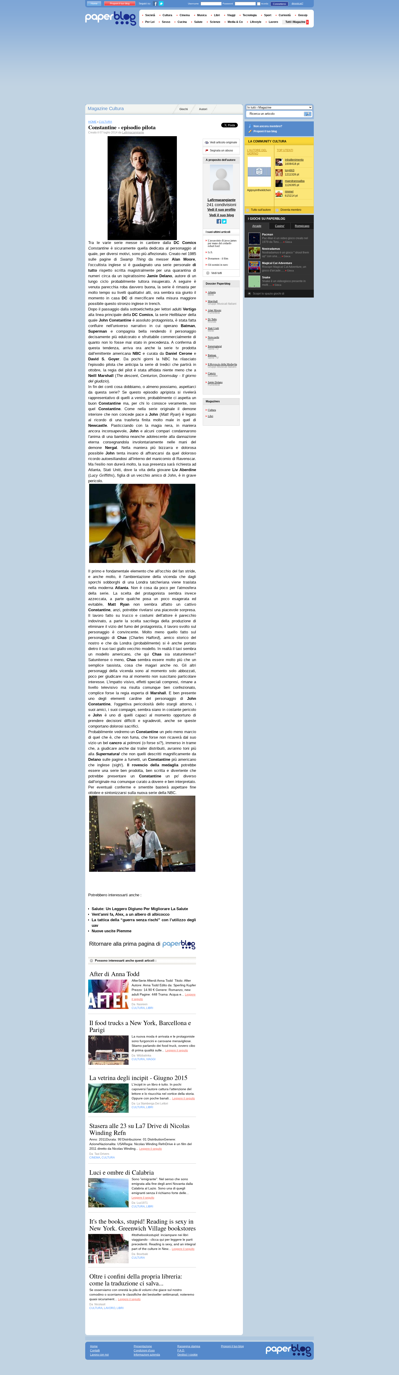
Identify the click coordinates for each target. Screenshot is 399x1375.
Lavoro (273, 22)
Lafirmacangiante (133, 132)
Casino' (279, 226)
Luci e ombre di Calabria (121, 1172)
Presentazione (143, 1346)
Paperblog (110, 18)
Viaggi (231, 15)
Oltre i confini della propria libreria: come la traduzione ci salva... (135, 1279)
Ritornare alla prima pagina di (125, 944)
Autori (203, 109)
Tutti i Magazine (295, 22)
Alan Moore (214, 310)
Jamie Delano (215, 382)
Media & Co (235, 22)
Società (150, 15)
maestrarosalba (295, 181)
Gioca (288, 242)
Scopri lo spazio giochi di (268, 293)
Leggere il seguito (176, 1050)
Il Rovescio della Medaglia (222, 364)
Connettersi (279, 4)
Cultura (212, 410)
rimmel (289, 191)
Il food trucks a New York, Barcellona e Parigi (140, 1026)
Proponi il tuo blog (265, 131)
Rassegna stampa (188, 1346)
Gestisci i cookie (187, 1354)
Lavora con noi (99, 1354)
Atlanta (212, 292)
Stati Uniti (213, 328)
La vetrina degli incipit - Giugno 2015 (138, 1077)
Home (94, 3)
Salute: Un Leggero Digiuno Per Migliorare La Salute (140, 909)
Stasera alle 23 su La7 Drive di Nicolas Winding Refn (139, 1129)
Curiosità (285, 15)
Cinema (185, 15)
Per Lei (149, 22)
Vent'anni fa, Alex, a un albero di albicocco (130, 914)
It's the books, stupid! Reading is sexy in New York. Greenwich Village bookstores (142, 1224)
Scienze (215, 22)
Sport (267, 15)
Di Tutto (212, 319)
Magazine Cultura (106, 108)
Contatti (95, 1350)
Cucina (182, 22)
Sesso (166, 22)
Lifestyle (255, 22)
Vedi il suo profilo (221, 209)
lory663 (289, 170)
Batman (212, 355)
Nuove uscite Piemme (111, 931)
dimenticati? (297, 3)
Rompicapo (302, 226)
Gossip (302, 15)
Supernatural (215, 346)
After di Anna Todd (114, 973)
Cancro (212, 373)
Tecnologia (250, 15)
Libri (210, 416)
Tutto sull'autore (261, 209)
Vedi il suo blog (221, 215)
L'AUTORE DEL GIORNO (257, 152)
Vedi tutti (216, 273)
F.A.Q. (181, 1350)
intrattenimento (294, 159)
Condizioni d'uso (144, 1350)
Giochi (183, 109)
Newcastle (213, 337)
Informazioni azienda (147, 1354)
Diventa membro (291, 209)
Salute (198, 22)
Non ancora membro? (268, 126)
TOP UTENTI (285, 150)
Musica (202, 15)
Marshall (213, 301)
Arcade (256, 226)
